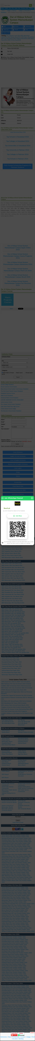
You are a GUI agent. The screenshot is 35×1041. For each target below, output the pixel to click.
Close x (32, 1032)
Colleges (28, 1037)
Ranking (21, 1038)
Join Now (19, 516)
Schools (22, 1037)
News (9, 1037)
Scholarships (15, 1037)
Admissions (3, 1037)
